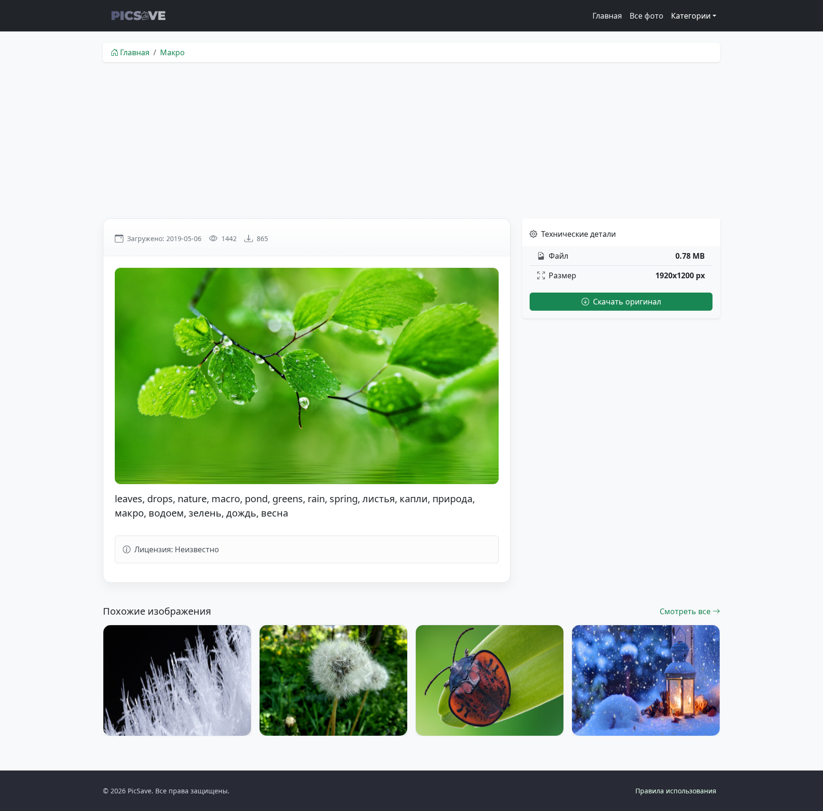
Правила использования (675, 790)
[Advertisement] (411, 140)
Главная (607, 15)
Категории (691, 15)
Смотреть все (686, 611)
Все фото (646, 15)
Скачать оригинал (626, 301)
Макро (172, 52)
